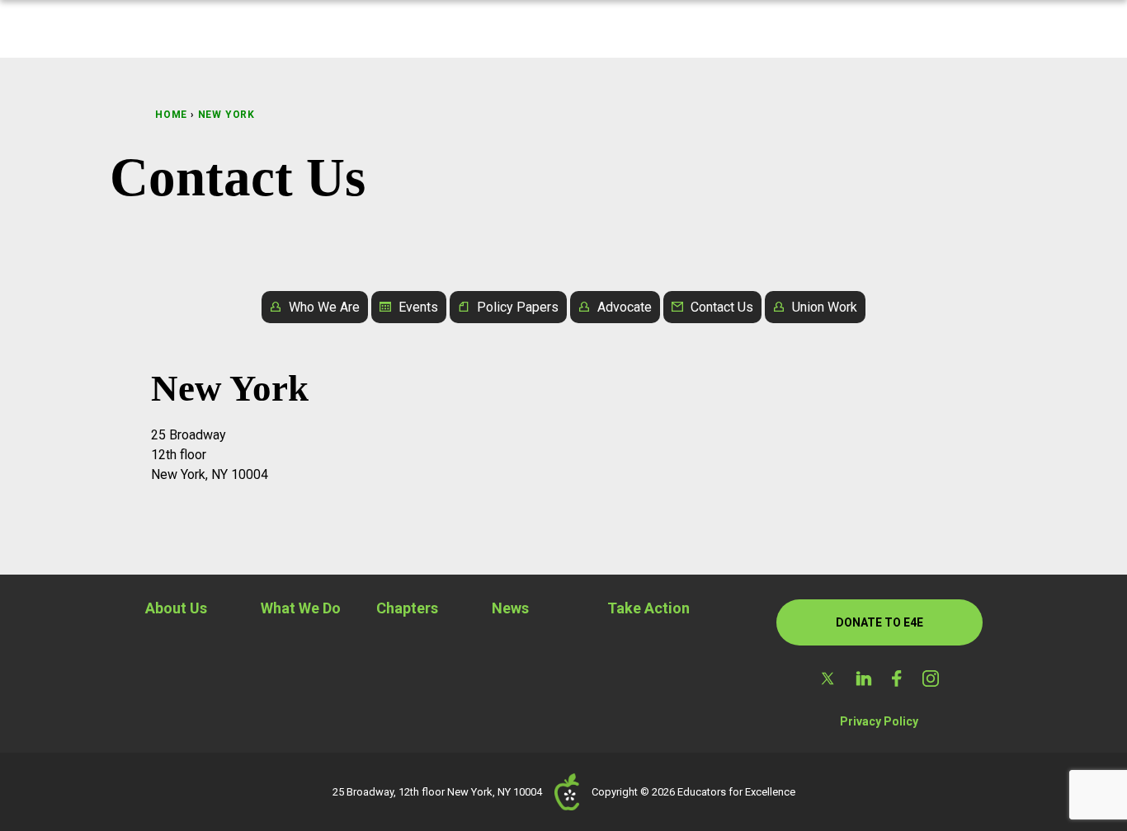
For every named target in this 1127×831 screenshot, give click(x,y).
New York (226, 114)
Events (418, 307)
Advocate (624, 307)
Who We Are (324, 307)
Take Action (648, 608)
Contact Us (722, 307)
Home (171, 114)
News (510, 608)
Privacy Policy (879, 721)
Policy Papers (518, 307)
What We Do (301, 608)
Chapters (407, 608)
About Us (176, 608)
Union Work (824, 307)
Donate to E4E (879, 622)
